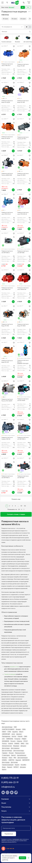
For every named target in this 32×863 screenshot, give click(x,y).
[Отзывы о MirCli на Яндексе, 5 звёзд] (7, 849)
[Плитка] (26, 26)
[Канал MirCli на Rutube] (16, 792)
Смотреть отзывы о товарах (16, 514)
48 (21, 509)
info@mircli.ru (8, 787)
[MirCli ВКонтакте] (3, 792)
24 (19, 509)
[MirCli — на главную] (15, 2)
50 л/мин (14, 19)
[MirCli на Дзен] (12, 792)
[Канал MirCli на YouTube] (7, 792)
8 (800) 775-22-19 (10, 778)
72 (24, 509)
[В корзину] (13, 78)
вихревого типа (14, 666)
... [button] (18, 506)
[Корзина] (29, 2)
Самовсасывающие (9, 674)
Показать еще (16, 499)
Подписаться (9, 834)
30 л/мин (5, 19)
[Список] (29, 26)
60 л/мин (23, 19)
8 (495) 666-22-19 (9, 782)
